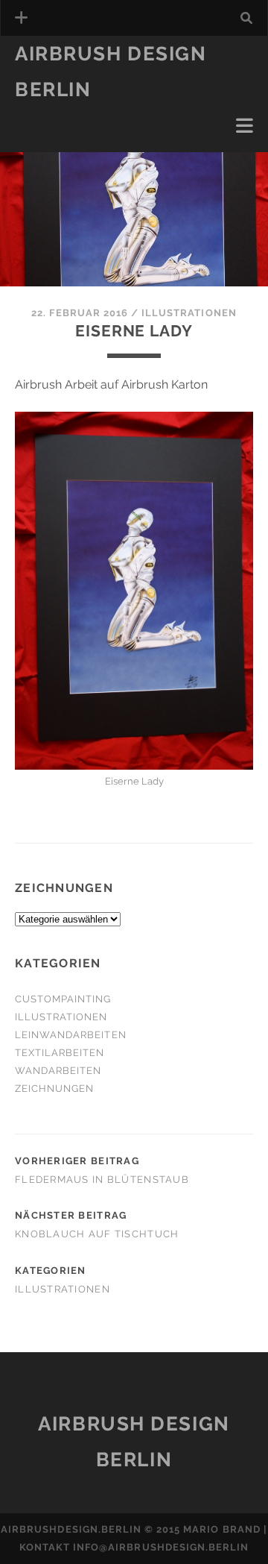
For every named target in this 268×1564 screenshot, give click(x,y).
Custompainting (63, 999)
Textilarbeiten (65, 111)
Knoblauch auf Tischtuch (97, 1234)
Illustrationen (66, 147)
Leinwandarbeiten (71, 1034)
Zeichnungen (54, 1088)
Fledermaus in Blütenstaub (102, 1179)
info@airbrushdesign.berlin (161, 1547)
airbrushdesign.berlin (71, 1529)
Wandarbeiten (63, 129)
